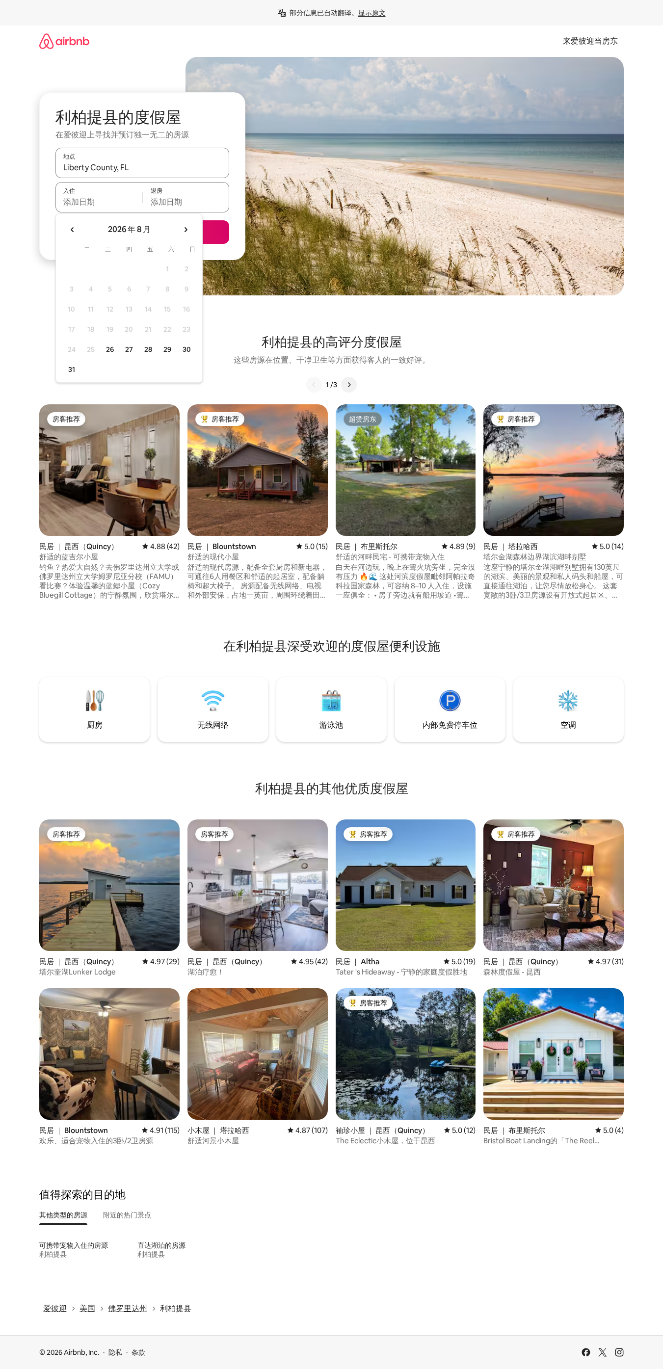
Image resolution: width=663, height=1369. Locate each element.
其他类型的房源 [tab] (63, 1215)
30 (187, 349)
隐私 (115, 1352)
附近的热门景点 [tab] (127, 1215)
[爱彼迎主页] (64, 41)
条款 (138, 1352)
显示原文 (372, 12)
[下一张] (349, 385)
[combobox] (142, 167)
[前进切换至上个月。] (73, 230)
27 (129, 349)
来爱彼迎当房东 (590, 41)
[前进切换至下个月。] (185, 230)
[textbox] (98, 202)
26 (110, 349)
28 (148, 349)
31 (71, 369)
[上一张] (314, 385)
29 (167, 349)
